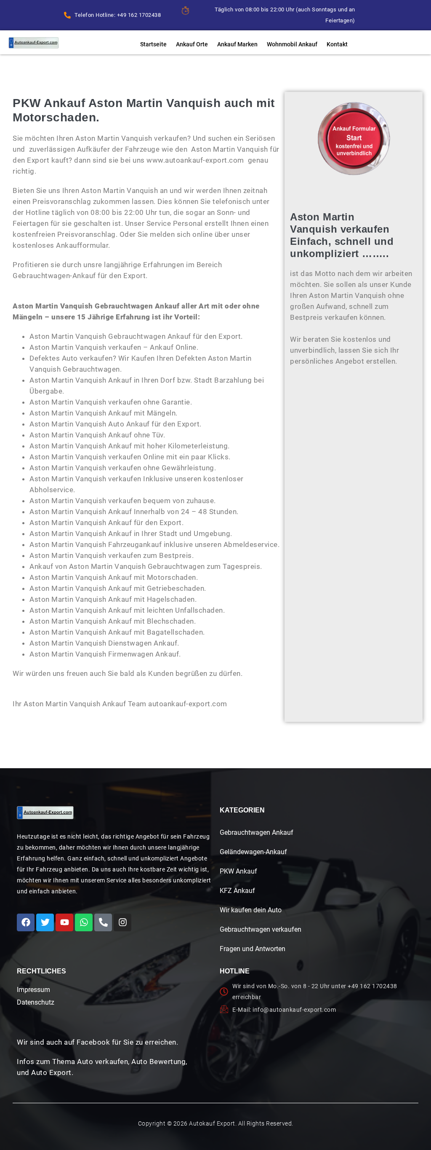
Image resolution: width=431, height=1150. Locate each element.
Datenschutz (35, 1002)
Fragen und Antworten (252, 949)
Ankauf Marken (237, 44)
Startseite (153, 44)
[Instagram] (122, 922)
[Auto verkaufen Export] (45, 812)
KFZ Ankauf (237, 891)
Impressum (33, 990)
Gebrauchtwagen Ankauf (256, 832)
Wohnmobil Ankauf (292, 44)
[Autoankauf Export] (33, 42)
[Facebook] (26, 922)
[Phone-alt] (103, 922)
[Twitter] (45, 922)
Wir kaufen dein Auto (251, 910)
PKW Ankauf (238, 871)
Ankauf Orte (192, 44)
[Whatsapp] (84, 922)
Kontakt (337, 44)
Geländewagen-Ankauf (253, 852)
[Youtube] (64, 922)
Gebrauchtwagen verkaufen (260, 929)
